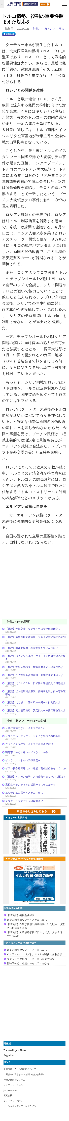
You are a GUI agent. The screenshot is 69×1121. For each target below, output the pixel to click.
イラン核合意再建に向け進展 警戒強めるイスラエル (35, 768)
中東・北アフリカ (53, 28)
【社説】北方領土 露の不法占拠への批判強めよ (33, 702)
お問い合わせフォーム (14, 1080)
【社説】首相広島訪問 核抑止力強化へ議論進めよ (34, 667)
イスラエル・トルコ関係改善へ (23, 760)
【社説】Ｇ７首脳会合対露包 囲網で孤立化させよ (34, 675)
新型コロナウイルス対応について (20, 1069)
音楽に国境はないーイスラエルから (25, 728)
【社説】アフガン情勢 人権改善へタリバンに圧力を (35, 776)
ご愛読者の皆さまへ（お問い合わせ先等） (24, 1074)
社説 (36, 28)
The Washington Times (15, 1050)
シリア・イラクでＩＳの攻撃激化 (24, 800)
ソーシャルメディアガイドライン (20, 1106)
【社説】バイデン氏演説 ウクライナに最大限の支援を (35, 657)
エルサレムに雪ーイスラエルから (24, 792)
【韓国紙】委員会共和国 (20, 915)
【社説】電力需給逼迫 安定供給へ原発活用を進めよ (35, 710)
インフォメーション (13, 1085)
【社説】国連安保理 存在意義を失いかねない (31, 648)
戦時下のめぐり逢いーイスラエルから (26, 752)
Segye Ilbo (9, 1055)
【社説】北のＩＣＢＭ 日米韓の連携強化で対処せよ (35, 683)
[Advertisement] (34, 584)
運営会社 (8, 1095)
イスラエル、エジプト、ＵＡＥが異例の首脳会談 (33, 736)
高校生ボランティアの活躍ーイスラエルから (30, 784)
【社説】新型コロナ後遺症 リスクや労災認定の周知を (35, 638)
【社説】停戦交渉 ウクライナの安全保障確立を (33, 628)
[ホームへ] (22, 5)
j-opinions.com (11, 1090)
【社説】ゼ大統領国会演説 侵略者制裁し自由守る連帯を (35, 693)
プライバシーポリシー (14, 1101)
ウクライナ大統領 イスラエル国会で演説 (29, 744)
